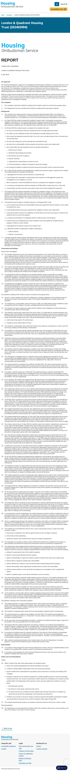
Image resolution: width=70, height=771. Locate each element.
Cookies (3, 749)
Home (2, 15)
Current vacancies (41, 749)
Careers (38, 746)
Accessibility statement (8, 746)
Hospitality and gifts (25, 763)
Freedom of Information (26, 751)
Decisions (9, 15)
